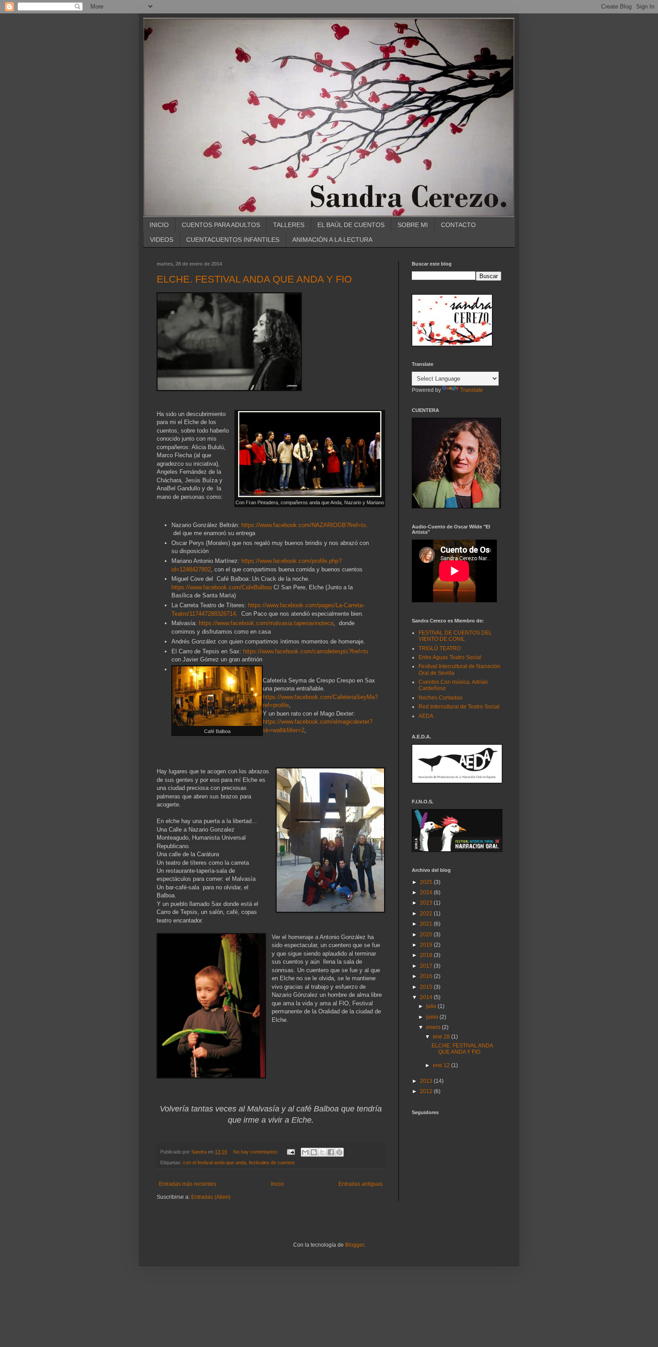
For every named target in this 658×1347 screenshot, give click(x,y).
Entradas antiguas (360, 1184)
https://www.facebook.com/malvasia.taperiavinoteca (266, 623)
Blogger (354, 1245)
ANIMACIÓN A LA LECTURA (332, 239)
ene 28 (442, 1037)
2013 (427, 1081)
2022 (427, 913)
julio (432, 1006)
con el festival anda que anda (214, 1162)
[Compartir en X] (322, 1152)
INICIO (159, 224)
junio (433, 1017)
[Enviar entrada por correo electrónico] (290, 1151)
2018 (427, 955)
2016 (427, 976)
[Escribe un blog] (313, 1152)
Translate (471, 390)
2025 (427, 882)
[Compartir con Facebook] (330, 1152)
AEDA (426, 716)
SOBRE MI (412, 224)
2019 (427, 945)
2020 (427, 934)
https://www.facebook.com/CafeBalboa (221, 587)
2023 (427, 903)
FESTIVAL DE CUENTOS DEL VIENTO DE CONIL (455, 636)
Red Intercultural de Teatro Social (459, 707)
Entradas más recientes (187, 1184)
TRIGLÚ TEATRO (440, 648)
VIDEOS (161, 239)
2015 (427, 987)
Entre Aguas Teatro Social (450, 657)
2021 (427, 924)
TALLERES (288, 224)
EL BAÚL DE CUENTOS (351, 224)
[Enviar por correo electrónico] (305, 1152)
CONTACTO (458, 224)
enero (434, 1027)
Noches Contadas (440, 698)
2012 (427, 1091)
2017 (427, 966)
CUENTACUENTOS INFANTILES (232, 239)
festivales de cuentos (272, 1162)
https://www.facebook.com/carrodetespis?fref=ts (305, 651)
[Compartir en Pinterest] (339, 1152)
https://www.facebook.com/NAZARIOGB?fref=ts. (304, 525)
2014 (427, 997)
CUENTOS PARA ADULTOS (221, 224)
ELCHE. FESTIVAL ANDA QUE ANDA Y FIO (254, 279)
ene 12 (442, 1065)
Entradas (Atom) (211, 1197)
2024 (427, 892)
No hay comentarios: (256, 1151)
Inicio (277, 1184)
